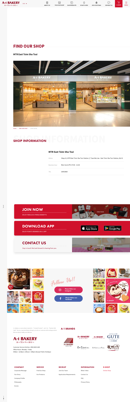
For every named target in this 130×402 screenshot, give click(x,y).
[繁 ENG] (25, 3)
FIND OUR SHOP (23, 128)
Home (14, 128)
